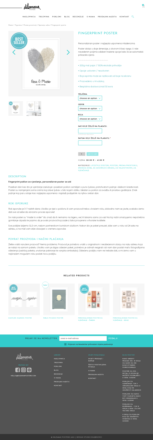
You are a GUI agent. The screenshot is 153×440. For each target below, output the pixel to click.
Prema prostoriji (30, 25)
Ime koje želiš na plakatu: (92, 126)
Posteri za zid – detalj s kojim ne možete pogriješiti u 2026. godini (131, 374)
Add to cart (92, 154)
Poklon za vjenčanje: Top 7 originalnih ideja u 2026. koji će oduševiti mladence (132, 386)
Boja (80, 115)
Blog (56, 370)
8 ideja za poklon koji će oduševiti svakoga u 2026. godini (131, 418)
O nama (57, 378)
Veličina (82, 94)
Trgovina (18, 25)
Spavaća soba (44, 25)
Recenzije (58, 374)
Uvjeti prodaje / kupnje (95, 360)
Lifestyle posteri (100, 165)
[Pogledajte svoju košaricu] (143, 7)
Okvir (81, 105)
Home (10, 25)
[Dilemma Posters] (32, 7)
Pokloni (58, 366)
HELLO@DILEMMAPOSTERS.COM (23, 376)
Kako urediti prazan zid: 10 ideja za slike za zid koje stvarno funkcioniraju (132, 363)
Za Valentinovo (124, 168)
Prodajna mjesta (61, 382)
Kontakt (58, 385)
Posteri (114, 165)
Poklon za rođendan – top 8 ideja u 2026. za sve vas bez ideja (132, 407)
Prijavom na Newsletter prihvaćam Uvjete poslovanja (90, 344)
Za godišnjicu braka (104, 168)
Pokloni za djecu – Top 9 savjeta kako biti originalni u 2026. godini (132, 397)
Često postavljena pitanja (97, 366)
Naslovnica (59, 359)
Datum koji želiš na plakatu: (94, 138)
